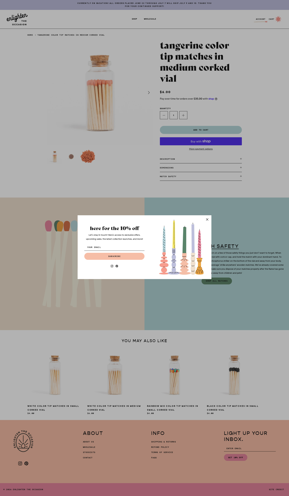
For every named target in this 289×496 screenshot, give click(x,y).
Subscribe (114, 256)
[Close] (207, 219)
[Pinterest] (117, 266)
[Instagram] (112, 266)
